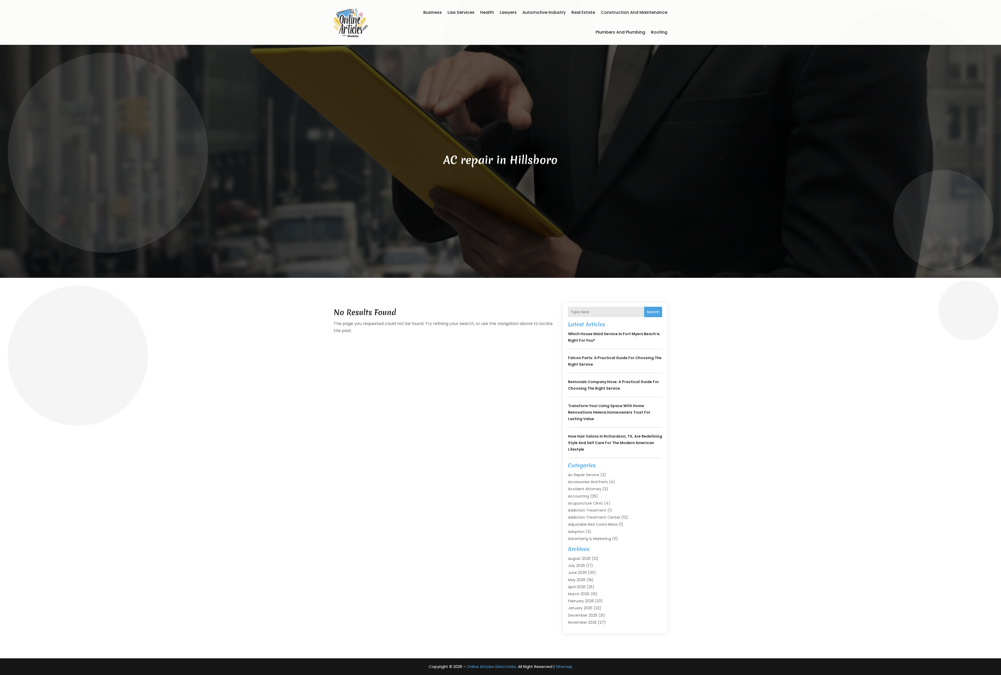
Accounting (578, 496)
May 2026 (576, 579)
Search (653, 312)
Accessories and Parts (588, 481)
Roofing (659, 32)
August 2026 (579, 558)
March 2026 (578, 594)
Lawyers (508, 12)
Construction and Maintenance (634, 12)
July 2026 (576, 565)
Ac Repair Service (583, 474)
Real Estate (583, 12)
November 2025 (582, 622)
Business (432, 12)
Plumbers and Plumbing (620, 32)
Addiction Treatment (587, 510)
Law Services (461, 12)
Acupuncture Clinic (585, 503)
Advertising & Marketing (589, 538)
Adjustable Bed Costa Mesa (593, 524)
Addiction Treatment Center (594, 517)
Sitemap (564, 666)
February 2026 (581, 601)
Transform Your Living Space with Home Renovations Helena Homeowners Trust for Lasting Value (609, 412)
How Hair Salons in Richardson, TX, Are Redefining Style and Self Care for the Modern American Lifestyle (615, 443)
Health (487, 12)
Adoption (576, 531)
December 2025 (582, 615)
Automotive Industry (544, 12)
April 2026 (576, 587)
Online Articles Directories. (492, 666)
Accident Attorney (584, 489)
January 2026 (580, 608)
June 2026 (577, 572)
